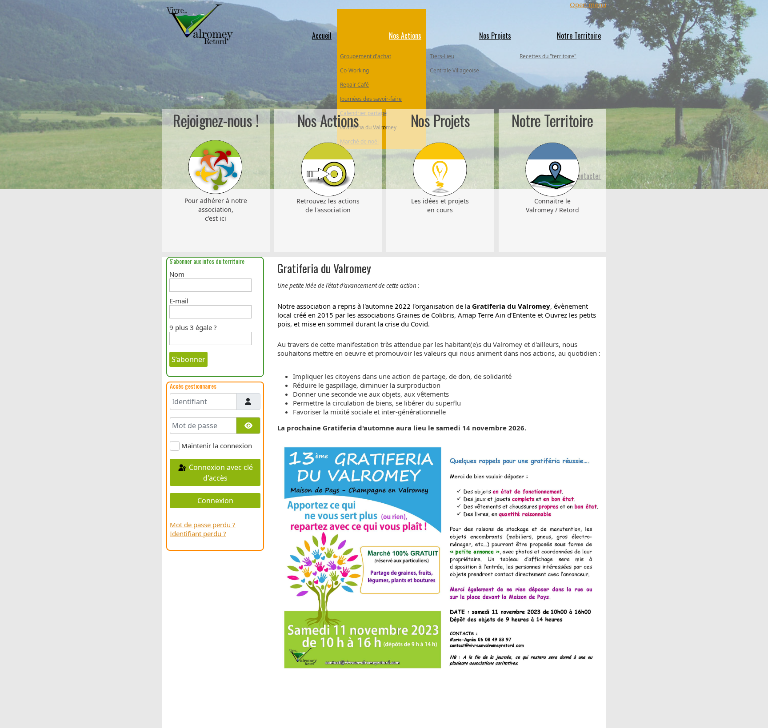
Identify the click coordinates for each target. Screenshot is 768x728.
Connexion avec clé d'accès (220, 472)
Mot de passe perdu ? (203, 524)
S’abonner (188, 359)
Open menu (588, 4)
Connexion (215, 500)
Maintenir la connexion (216, 445)
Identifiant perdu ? (198, 533)
